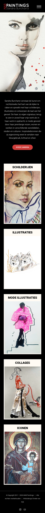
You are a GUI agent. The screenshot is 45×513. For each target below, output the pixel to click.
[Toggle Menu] (39, 6)
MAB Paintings (28, 495)
